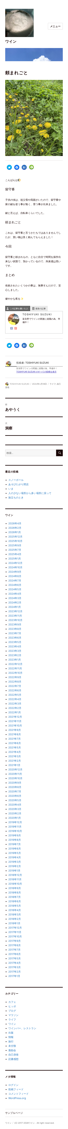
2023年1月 (14, 659)
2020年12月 (15, 769)
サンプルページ (14, 1112)
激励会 (12, 1050)
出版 (10, 1032)
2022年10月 (15, 672)
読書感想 (13, 1059)
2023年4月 (14, 646)
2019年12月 (15, 822)
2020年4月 (14, 804)
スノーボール (16, 479)
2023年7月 (14, 633)
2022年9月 (14, 677)
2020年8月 (14, 787)
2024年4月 (14, 593)
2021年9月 (14, 729)
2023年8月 (14, 628)
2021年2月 (14, 760)
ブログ (12, 1010)
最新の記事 (40, 308)
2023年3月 (14, 650)
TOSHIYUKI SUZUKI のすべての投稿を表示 (36, 371)
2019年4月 (14, 857)
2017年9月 (14, 940)
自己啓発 (13, 1054)
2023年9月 (14, 624)
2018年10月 (15, 883)
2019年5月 (14, 853)
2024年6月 (14, 584)
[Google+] (16, 328)
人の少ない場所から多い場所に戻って (29, 493)
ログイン (13, 1084)
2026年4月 (14, 523)
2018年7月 (14, 896)
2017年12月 (15, 927)
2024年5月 (14, 589)
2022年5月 (14, 694)
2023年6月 (14, 637)
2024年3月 (14, 598)
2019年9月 (14, 835)
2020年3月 (14, 809)
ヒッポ (12, 1006)
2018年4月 (14, 910)
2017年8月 (14, 945)
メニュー (55, 26)
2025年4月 (14, 554)
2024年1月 (14, 606)
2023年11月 (15, 615)
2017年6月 (14, 954)
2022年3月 (14, 703)
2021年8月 (14, 734)
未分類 (12, 1045)
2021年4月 (14, 751)
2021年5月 (14, 747)
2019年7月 (14, 844)
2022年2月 (14, 708)
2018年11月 (15, 879)
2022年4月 (14, 699)
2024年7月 (14, 580)
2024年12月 (15, 562)
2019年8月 (14, 839)
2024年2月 (14, 602)
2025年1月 (14, 558)
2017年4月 (14, 962)
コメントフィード (18, 1093)
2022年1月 (14, 712)
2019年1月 (14, 870)
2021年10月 (15, 725)
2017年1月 (14, 976)
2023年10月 (15, 620)
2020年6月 (14, 795)
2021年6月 (14, 743)
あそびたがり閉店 (18, 484)
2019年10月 (15, 831)
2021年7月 (14, 738)
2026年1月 (14, 532)
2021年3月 (14, 756)
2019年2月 (14, 866)
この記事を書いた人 (19, 308)
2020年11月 (15, 773)
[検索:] (30, 452)
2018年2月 (14, 918)
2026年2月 (14, 527)
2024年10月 (15, 567)
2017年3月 (14, 967)
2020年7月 (14, 791)
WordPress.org (17, 1098)
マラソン (13, 1015)
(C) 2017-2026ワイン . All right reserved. (34, 1123)
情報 (10, 1037)
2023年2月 (14, 655)
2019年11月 (15, 826)
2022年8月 (14, 681)
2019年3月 (14, 861)
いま (10, 488)
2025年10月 (15, 541)
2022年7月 (14, 686)
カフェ (12, 1001)
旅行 (10, 1041)
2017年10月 (15, 936)
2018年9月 (14, 888)
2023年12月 (15, 611)
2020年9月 (14, 782)
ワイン (11, 41)
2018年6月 (14, 901)
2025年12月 (15, 536)
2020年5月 (14, 800)
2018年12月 (15, 874)
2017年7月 (14, 949)
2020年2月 (14, 813)
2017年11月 (14, 932)
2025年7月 (14, 549)
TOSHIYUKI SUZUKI (19, 384)
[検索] (59, 453)
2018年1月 (14, 923)
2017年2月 (14, 971)
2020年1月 (14, 817)
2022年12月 (15, 664)
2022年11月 (15, 668)
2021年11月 (15, 721)
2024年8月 (14, 576)
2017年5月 (14, 958)
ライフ (53, 384)
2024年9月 (14, 571)
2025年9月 (14, 545)
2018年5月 (14, 905)
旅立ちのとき (16, 497)
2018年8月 (14, 892)
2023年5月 (14, 642)
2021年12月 (15, 716)
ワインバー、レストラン (22, 1028)
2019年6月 (14, 848)
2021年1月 (14, 765)
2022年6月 (14, 690)
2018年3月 (14, 914)
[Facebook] (11, 328)
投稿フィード (16, 1089)
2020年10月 (15, 778)
